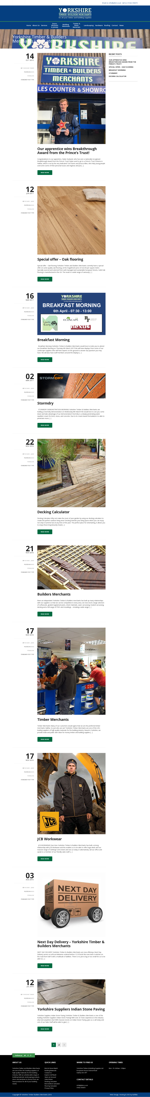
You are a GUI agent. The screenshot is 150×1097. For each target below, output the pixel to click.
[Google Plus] (31, 1055)
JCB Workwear (49, 839)
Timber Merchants (53, 719)
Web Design (114, 1095)
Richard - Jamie (29, 201)
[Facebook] (28, 1055)
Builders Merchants (53, 594)
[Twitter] (25, 1055)
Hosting (122, 1095)
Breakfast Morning (53, 339)
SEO (128, 1095)
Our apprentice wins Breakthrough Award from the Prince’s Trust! (67, 150)
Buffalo (135, 1095)
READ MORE (45, 173)
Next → (64, 1045)
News (32, 72)
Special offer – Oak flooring (60, 259)
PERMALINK (30, 76)
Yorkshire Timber (28, 68)
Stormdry (45, 403)
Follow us (18, 1055)
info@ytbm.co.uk (111, 3)
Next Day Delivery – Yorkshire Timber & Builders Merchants (71, 943)
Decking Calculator (53, 512)
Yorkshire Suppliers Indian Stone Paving (71, 1009)
